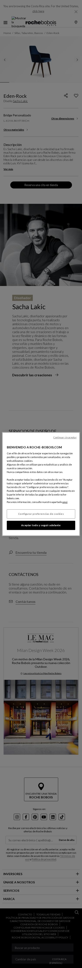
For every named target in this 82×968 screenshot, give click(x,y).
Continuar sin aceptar (65, 437)
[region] (41, 484)
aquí (64, 502)
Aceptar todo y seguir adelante (41, 525)
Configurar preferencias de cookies (41, 513)
